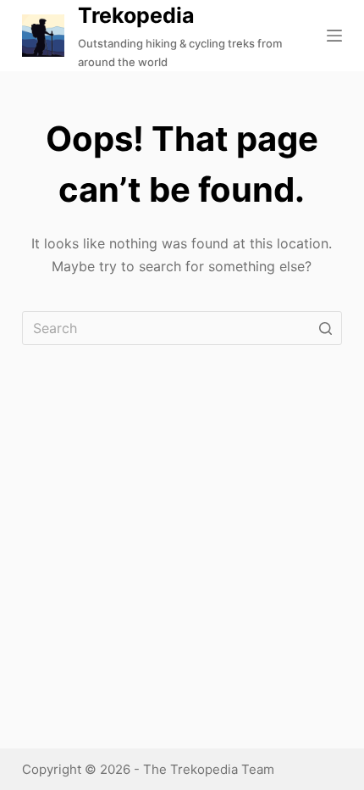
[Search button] (325, 328)
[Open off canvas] (334, 35)
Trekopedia (136, 15)
